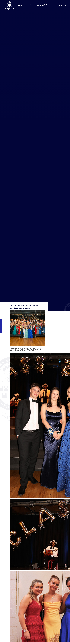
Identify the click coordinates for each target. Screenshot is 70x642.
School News (35, 305)
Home (11, 305)
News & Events (28, 305)
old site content (21, 305)
